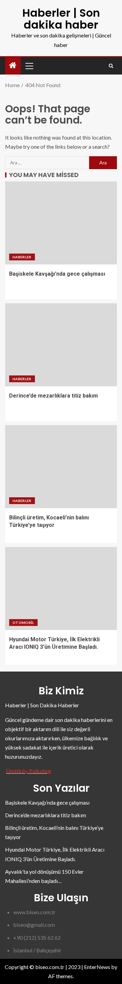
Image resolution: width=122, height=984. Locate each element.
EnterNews (97, 967)
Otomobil (23, 622)
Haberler (22, 257)
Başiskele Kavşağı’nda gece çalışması (57, 274)
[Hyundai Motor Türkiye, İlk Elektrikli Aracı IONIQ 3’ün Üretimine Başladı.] (61, 588)
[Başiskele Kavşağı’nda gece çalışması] (61, 222)
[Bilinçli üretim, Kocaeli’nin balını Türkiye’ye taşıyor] (61, 466)
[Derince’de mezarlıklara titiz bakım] (61, 344)
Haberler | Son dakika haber (61, 18)
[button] (29, 65)
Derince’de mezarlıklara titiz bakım (53, 395)
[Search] (111, 65)
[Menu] (29, 65)
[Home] (13, 65)
